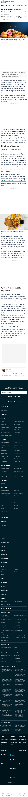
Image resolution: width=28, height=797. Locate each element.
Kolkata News (4, 458)
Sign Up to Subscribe (14, 401)
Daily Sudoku (4, 606)
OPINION (3, 554)
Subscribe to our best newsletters (14, 393)
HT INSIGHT (4, 587)
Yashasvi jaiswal (17, 629)
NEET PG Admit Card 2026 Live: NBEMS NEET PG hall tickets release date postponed (20, 732)
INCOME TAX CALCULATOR (8, 613)
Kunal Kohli (3, 632)
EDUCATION (4, 492)
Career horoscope (18, 635)
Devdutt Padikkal (5, 431)
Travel (15, 515)
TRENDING (3, 526)
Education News (18, 500)
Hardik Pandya (17, 431)
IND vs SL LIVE (4, 629)
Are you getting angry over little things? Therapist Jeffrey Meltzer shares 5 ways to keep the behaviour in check (20, 718)
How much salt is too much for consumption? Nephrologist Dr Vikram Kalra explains (7, 717)
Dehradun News (18, 449)
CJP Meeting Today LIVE (20, 642)
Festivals (16, 510)
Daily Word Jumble (5, 609)
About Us (3, 741)
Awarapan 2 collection (19, 632)
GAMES (3, 603)
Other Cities (17, 466)
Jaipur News (17, 455)
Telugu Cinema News (6, 478)
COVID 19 (3, 599)
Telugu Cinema (17, 657)
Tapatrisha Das (10, 371)
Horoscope (3, 488)
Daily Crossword (18, 606)
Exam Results (4, 500)
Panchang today (4, 642)
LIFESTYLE (3, 504)
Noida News (17, 460)
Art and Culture (4, 507)
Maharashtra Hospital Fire (20, 619)
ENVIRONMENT (5, 546)
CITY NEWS (4, 444)
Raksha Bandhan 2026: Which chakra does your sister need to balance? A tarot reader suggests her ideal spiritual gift (20, 677)
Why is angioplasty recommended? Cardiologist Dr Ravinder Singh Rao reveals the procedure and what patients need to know (7, 697)
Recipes (16, 512)
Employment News (18, 497)
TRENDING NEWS (5, 617)
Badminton (3, 573)
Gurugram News (18, 452)
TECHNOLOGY (4, 566)
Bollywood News (5, 473)
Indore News (4, 455)
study (8, 84)
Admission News (5, 495)
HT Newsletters (22, 744)
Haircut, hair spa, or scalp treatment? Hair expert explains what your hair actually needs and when (20, 686)
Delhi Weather (4, 645)
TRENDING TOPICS (5, 649)
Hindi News (17, 662)
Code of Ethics (22, 746)
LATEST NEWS (4, 411)
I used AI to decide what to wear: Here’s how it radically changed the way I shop (20, 707)
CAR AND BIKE (4, 562)
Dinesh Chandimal (5, 437)
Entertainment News (6, 660)
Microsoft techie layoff (6, 624)
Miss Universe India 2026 (20, 624)
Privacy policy (4, 744)
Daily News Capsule (6, 397)
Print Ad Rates (13, 746)
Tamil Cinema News (18, 475)
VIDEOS (3, 538)
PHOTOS (3, 534)
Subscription (4, 746)
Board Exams (17, 495)
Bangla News (17, 660)
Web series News (5, 481)
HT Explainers (17, 665)
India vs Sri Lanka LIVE (6, 440)
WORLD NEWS (4, 415)
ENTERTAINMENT (5, 470)
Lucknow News (17, 458)
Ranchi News (4, 466)
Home (2, 5)
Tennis (15, 576)
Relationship (4, 515)
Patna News (4, 463)
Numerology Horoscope (20, 639)
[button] (2, 2)
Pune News (16, 463)
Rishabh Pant (17, 434)
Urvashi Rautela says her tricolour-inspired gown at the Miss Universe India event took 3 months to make (7, 687)
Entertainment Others (19, 481)
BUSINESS (3, 530)
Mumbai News (4, 460)
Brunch (16, 507)
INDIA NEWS (4, 419)
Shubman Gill (17, 429)
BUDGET (3, 542)
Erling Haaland (17, 626)
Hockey (2, 576)
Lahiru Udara (17, 437)
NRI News (3, 665)
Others (2, 579)
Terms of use (22, 741)
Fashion (2, 510)
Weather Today (13, 744)
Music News (4, 475)
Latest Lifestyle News (8, 671)
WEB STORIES (4, 522)
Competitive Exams (5, 497)
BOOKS (3, 583)
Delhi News (3, 452)
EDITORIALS (4, 558)
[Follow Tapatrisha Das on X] (11, 19)
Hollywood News (18, 473)
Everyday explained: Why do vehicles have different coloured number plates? (7, 675)
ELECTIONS (4, 591)
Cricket (13, 5)
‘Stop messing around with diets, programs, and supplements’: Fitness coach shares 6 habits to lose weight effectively (20, 697)
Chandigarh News (5, 449)
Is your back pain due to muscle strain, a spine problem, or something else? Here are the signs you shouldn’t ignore (7, 708)
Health (2, 512)
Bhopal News (17, 446)
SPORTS (3, 570)
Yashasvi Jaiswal (4, 434)
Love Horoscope (5, 639)
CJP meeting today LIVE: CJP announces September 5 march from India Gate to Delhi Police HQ (7, 732)
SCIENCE (3, 550)
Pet (1, 518)
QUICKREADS (4, 595)
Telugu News (4, 662)
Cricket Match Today (19, 426)
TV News (16, 478)
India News (20, 5)
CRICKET (3, 423)
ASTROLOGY (4, 485)
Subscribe (23, 2)
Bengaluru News (5, 446)
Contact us (12, 741)
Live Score (3, 429)
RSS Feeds (12, 749)
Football (16, 573)
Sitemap (3, 749)
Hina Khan (3, 626)
